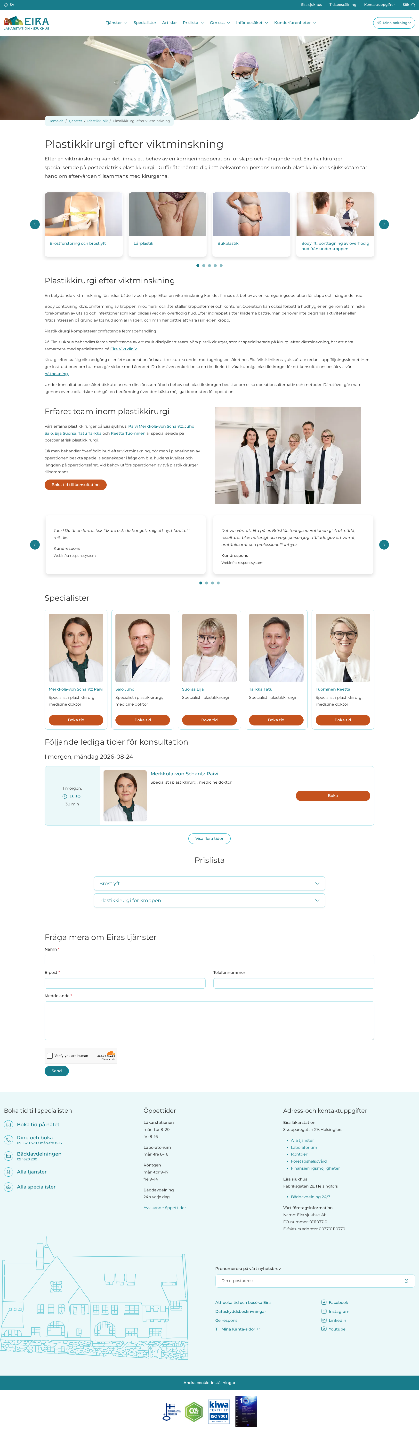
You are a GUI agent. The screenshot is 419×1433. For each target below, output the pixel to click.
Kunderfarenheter (292, 22)
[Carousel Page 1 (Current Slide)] (197, 265)
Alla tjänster (29, 1172)
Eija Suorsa (65, 433)
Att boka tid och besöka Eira (243, 1302)
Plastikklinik (97, 121)
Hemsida (56, 121)
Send (57, 1071)
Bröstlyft (109, 883)
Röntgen (299, 1154)
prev (35, 224)
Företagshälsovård (309, 1161)
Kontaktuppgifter (379, 4)
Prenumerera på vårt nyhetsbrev (248, 1268)
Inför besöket (249, 22)
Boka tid (76, 720)
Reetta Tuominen (128, 433)
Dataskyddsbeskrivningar (240, 1311)
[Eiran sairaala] (26, 23)
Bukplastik (228, 243)
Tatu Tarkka (90, 433)
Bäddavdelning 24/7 (310, 1197)
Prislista (190, 22)
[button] (9, 5)
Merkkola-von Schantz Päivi (76, 689)
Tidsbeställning (343, 4)
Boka (333, 795)
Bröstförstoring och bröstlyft (78, 243)
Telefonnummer (229, 972)
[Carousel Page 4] (215, 265)
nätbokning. (57, 373)
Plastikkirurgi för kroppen (130, 900)
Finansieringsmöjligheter (315, 1168)
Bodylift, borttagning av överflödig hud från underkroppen (335, 246)
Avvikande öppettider (165, 1207)
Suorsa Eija (193, 689)
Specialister (145, 22)
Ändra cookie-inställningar (210, 1382)
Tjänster (114, 22)
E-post (52, 972)
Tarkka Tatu (261, 689)
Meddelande (58, 995)
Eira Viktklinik (123, 349)
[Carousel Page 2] (203, 265)
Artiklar (169, 22)
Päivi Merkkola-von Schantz (155, 426)
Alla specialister (33, 1187)
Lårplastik (143, 243)
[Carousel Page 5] (221, 265)
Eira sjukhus (311, 4)
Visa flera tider (209, 838)
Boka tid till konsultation (76, 484)
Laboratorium (304, 1147)
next (384, 224)
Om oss (217, 22)
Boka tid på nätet (35, 1124)
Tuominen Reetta (333, 689)
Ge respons (226, 1320)
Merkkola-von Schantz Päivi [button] (184, 774)
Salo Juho (124, 689)
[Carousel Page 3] (209, 265)
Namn (52, 949)
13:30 (74, 796)
